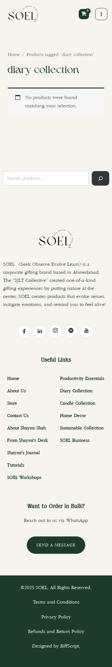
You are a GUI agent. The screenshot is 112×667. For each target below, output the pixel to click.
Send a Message (56, 545)
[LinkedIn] (40, 331)
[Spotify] (71, 331)
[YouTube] (86, 331)
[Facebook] (24, 331)
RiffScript (69, 646)
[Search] (100, 178)
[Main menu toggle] (101, 14)
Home (14, 54)
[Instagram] (55, 331)
